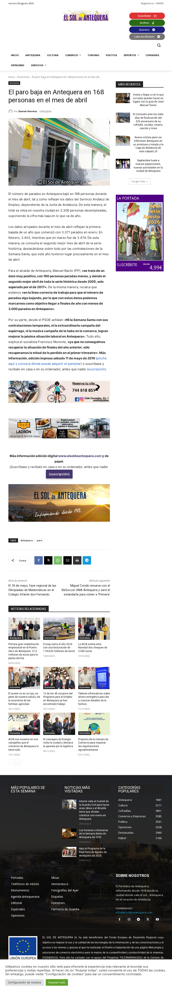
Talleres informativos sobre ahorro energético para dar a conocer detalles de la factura (94, 699)
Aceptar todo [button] (56, 982)
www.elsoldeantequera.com (80, 456)
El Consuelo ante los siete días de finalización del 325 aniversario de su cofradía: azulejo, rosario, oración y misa (148, 121)
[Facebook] (38, 560)
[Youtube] (157, 919)
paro (39, 540)
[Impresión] (77, 560)
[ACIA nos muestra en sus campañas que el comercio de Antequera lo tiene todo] (24, 724)
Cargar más (138, 181)
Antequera (27, 540)
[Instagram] (129, 919)
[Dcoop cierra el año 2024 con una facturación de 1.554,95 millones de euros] (59, 629)
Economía (23, 77)
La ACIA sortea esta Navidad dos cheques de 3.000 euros (92, 648)
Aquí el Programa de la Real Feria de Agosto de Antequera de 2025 (93, 852)
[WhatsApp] (58, 560)
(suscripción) (59, 474)
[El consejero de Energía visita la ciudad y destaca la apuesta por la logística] (59, 724)
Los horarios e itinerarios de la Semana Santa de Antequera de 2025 (93, 834)
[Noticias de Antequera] (86, 16)
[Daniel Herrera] (11, 111)
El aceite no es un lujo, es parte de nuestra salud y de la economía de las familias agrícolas (24, 699)
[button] (159, 45)
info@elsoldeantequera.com (134, 912)
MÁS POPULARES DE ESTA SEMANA (28, 789)
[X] (48, 560)
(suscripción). (97, 369)
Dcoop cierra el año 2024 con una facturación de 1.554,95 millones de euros (59, 648)
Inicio (11, 77)
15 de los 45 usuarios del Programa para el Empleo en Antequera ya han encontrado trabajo (58, 699)
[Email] (67, 560)
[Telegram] (87, 560)
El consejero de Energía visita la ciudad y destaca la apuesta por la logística (58, 743)
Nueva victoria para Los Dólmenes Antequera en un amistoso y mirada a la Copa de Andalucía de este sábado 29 (148, 144)
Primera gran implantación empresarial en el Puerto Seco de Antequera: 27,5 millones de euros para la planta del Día (23, 651)
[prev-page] (11, 762)
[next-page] (17, 762)
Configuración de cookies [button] (24, 982)
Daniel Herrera (27, 111)
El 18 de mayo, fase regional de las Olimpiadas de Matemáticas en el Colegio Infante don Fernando (32, 590)
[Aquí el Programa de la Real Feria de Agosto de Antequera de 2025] (69, 852)
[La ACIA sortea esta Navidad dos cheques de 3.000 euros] (94, 629)
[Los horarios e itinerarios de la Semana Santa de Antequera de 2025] (69, 834)
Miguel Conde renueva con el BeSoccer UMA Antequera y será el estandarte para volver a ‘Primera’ (86, 590)
